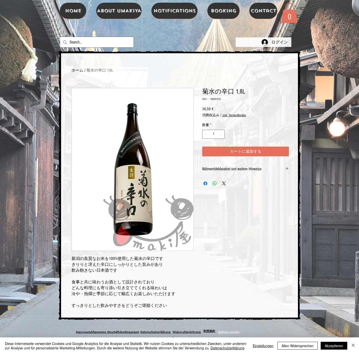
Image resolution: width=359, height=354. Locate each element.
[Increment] (221, 134)
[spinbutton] (213, 134)
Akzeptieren (334, 345)
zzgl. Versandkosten (234, 115)
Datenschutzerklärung (227, 347)
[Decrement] (206, 134)
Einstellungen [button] (263, 345)
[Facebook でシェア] (205, 183)
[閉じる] (353, 345)
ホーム (77, 70)
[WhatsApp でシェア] (215, 183)
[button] (289, 13)
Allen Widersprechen (298, 345)
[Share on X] (224, 183)
